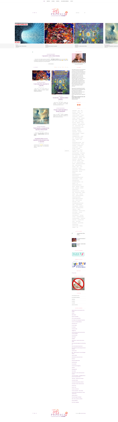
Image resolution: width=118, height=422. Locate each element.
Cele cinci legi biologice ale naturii (77, 127)
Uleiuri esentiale (75, 210)
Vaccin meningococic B (75, 213)
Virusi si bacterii (80, 222)
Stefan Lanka (74, 201)
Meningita (73, 172)
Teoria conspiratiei (79, 204)
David (81, 139)
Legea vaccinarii (74, 168)
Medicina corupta (75, 171)
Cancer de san (74, 124)
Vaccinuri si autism (81, 219)
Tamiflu (73, 204)
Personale (77, 186)
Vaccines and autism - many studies (77, 390)
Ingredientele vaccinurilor (80, 163)
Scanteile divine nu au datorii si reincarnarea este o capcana (41, 140)
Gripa (84, 157)
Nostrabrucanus (74, 362)
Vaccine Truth (74, 387)
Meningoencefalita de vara (76, 174)
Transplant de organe (79, 207)
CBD (82, 125)
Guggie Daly (74, 330)
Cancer (82, 122)
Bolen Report (74, 314)
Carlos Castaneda (78, 125)
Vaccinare (53, 1)
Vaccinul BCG (74, 219)
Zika (77, 227)
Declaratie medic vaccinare (76, 142)
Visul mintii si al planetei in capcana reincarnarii (83, 46)
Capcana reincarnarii (51, 54)
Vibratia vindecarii (74, 395)
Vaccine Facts (74, 385)
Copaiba (82, 136)
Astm (73, 121)
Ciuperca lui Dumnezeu (75, 133)
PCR (77, 183)
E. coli (78, 151)
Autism (76, 121)
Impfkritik (73, 338)
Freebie (83, 154)
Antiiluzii (73, 313)
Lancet (81, 166)
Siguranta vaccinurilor (79, 195)
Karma (78, 166)
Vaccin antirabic (74, 212)
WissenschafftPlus (75, 400)
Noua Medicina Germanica (65, 1)
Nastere (81, 178)
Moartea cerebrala (75, 178)
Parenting (48, 1)
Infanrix (73, 163)
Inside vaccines (74, 350)
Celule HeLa (74, 130)
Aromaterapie (81, 119)
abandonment (74, 110)
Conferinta (82, 133)
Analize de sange (74, 116)
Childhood (79, 130)
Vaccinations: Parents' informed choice (78, 383)
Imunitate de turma (80, 162)
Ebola (81, 151)
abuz (81, 110)
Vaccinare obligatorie (80, 216)
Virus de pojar (78, 221)
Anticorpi (73, 118)
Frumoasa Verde (74, 328)
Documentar (74, 145)
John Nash (73, 166)
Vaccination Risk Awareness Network (77, 381)
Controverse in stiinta (75, 136)
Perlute (73, 186)
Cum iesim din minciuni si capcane (21, 46)
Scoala (73, 195)
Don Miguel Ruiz (79, 145)
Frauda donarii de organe (76, 154)
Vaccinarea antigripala (76, 218)
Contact (71, 1)
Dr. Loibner (78, 148)
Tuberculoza (74, 209)
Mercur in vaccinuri (75, 175)
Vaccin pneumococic (75, 215)
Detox (83, 142)
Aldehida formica (75, 113)
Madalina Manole (75, 169)
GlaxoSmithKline (75, 157)
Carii (73, 125)
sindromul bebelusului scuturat (77, 198)
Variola (73, 221)
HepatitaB (78, 160)
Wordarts (74, 227)
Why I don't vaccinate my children (77, 398)
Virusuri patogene (75, 224)
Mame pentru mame (82, 169)
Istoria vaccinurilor (78, 165)
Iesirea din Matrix (74, 335)
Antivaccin (78, 118)
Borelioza (78, 122)
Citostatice (79, 131)
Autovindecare (81, 121)
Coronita (77, 139)
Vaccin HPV (80, 212)
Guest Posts (74, 160)
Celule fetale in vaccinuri (76, 128)
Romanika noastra (78, 192)
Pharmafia (82, 186)
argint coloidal (74, 119)
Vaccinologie (83, 218)
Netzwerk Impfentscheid (76, 360)
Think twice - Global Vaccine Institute (77, 378)
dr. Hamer (73, 148)
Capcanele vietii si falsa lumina (51, 56)
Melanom (80, 171)
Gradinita (80, 157)
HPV (75, 162)
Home (44, 1)
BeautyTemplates (83, 413)
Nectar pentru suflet (75, 180)
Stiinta (79, 201)
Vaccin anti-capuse (82, 210)
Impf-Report (74, 336)
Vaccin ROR (81, 215)
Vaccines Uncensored (75, 388)
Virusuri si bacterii (75, 304)
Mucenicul (73, 358)
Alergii (80, 113)
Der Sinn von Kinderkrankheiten (77, 321)
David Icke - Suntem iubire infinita (51, 46)
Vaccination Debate (75, 380)
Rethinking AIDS (74, 369)
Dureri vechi (74, 151)
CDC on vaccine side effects (76, 318)
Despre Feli (57, 1)
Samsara (83, 192)
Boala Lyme (74, 122)
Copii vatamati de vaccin (75, 295)
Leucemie (80, 168)
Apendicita (82, 118)
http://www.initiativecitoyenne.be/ (77, 346)
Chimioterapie (74, 131)
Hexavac (82, 160)
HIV (72, 162)
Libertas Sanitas (74, 355)
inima (73, 165)
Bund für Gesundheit (75, 316)
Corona (73, 139)
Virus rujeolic (74, 222)
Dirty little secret (74, 323)
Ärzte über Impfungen (75, 402)
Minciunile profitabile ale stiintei (77, 177)
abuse (79, 110)
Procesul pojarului (75, 189)
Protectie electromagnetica (76, 365)
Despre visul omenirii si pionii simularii (60, 110)
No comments (36, 67)
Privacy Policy (74, 272)
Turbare (79, 209)
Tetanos (73, 207)
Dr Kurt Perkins (74, 325)
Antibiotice (80, 116)
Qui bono (73, 367)
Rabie (73, 192)
